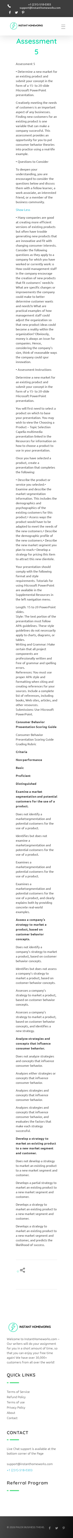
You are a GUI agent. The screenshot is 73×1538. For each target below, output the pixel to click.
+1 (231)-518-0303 (20, 1470)
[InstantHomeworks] (29, 26)
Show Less (23, 209)
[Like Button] (18, 1271)
